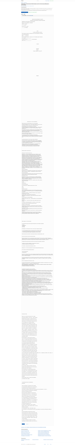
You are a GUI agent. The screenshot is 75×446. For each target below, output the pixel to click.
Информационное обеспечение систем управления (44, 434)
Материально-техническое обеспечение (48, 439)
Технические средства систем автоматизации (43, 433)
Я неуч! (25, 444)
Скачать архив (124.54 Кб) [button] (25, 12)
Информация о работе (33, 427)
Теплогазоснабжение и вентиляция (25, 433)
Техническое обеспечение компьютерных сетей (43, 432)
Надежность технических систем (25, 431)
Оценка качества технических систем (25, 432)
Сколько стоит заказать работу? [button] (33, 12)
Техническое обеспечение (35, 439)
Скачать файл (31, 15)
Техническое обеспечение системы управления (25, 440)
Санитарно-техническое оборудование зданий (26, 434)
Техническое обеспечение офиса (25, 430)
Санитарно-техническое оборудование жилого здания (44, 430)
